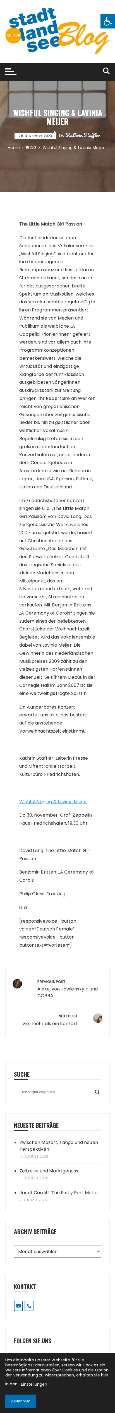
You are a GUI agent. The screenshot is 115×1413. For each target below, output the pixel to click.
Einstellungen (34, 1384)
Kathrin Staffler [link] (83, 135)
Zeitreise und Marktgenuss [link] (49, 1171)
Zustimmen (20, 1401)
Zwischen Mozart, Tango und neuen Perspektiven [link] (59, 1145)
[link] (107, 21)
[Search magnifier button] (97, 1092)
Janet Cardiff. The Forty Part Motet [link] (59, 1192)
